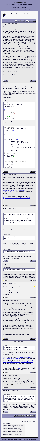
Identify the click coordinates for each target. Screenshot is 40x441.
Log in (29, 9)
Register (24, 7)
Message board (33, 439)
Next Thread (32, 421)
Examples (25, 439)
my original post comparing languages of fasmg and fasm (17, 358)
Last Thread (25, 421)
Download (10, 439)
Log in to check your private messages (17, 9)
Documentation (18, 439)
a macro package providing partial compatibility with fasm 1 (19, 361)
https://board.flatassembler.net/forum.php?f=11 (16, 198)
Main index (4, 439)
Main (12, 14)
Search (18, 7)
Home (14, 7)
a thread (17, 368)
